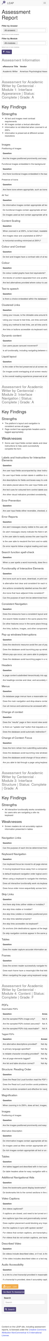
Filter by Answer (10, 25)
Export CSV (11, 1286)
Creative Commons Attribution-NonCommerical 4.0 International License (24, 1332)
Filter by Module (9, 38)
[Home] (3, 2)
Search (7, 1298)
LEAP (10, 3)
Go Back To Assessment (13, 1291)
